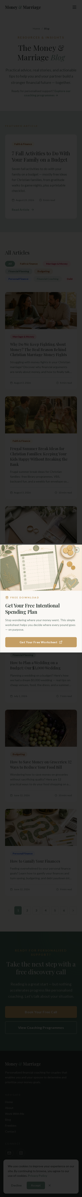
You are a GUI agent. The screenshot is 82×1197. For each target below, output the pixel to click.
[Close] (76, 549)
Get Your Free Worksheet (38, 642)
